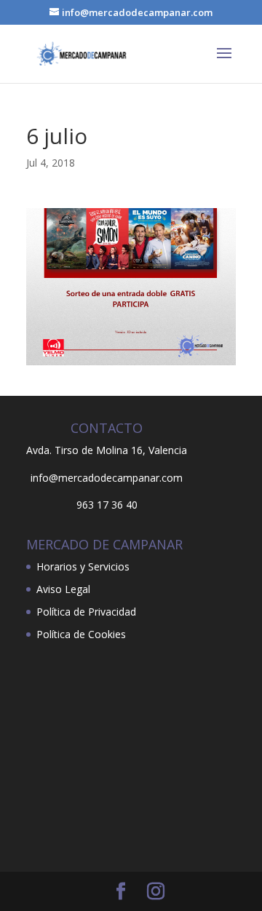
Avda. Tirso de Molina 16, (86, 450)
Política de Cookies (81, 634)
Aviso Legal (63, 589)
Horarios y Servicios (83, 566)
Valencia (167, 450)
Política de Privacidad (86, 611)
